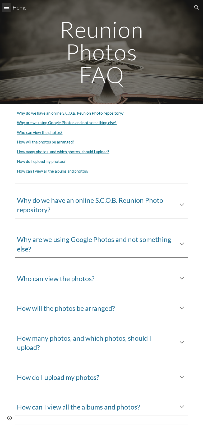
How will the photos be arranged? (45, 142)
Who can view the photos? (39, 132)
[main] (101, 52)
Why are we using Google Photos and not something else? (67, 122)
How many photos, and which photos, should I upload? (63, 152)
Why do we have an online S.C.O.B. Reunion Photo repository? (70, 113)
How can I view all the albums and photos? (53, 171)
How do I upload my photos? (41, 161)
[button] (6, 7)
